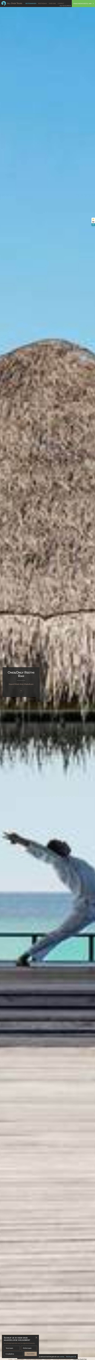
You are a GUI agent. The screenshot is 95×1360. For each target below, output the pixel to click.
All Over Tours (11, 3)
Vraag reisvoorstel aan (82, 3)
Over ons (52, 3)
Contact (61, 3)
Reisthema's (42, 3)
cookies (61, 1356)
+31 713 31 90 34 (65, 5)
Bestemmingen (31, 3)
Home (10, 1359)
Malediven (28, 684)
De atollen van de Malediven (62, 1359)
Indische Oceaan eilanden (34, 1359)
